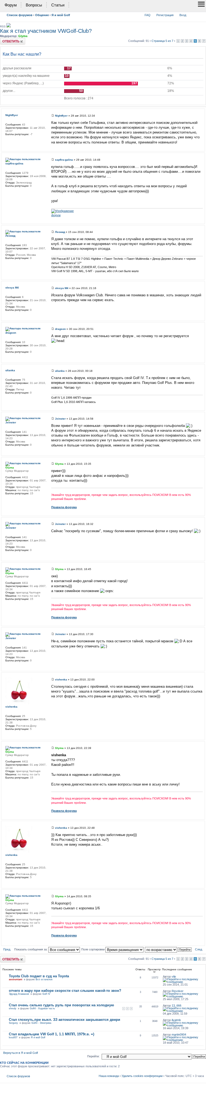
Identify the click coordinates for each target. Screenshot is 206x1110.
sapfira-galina (64, 159)
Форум (11, 5)
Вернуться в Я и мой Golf (20, 1052)
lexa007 (13, 1037)
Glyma (22, 36)
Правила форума (64, 507)
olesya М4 (61, 288)
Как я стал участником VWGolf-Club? (46, 31)
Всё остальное (44, 979)
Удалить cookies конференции (142, 1075)
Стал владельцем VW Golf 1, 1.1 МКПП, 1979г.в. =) (51, 1034)
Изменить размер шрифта (200, 14)
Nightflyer (61, 115)
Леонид (60, 231)
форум (56, 215)
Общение (42, 15)
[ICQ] (8, 265)
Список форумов (19, 15)
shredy (12, 1008)
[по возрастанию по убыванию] (168, 949)
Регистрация (165, 15)
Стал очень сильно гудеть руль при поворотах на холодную (61, 1005)
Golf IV (46, 994)
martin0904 (179, 1034)
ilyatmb (176, 1020)
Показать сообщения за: (31, 949)
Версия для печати (192, 14)
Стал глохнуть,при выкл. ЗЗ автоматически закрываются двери (64, 1020)
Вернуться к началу (201, 146)
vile (174, 976)
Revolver (177, 991)
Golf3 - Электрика (41, 1023)
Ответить (6, 39)
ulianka (60, 370)
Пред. (7, 949)
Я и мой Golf (61, 15)
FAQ (147, 15)
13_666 (176, 1005)
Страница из (162, 40)
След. (199, 949)
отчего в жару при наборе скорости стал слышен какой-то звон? (65, 991)
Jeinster (60, 418)
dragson (60, 328)
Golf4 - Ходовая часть (42, 1008)
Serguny (13, 1023)
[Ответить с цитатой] (195, 115)
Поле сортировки (93, 949)
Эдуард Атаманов (19, 994)
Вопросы (34, 5)
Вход (182, 15)
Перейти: (93, 1056)
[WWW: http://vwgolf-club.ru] (8, 500)
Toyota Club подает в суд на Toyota (39, 976)
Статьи (57, 5)
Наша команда (109, 1075)
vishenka (61, 679)
